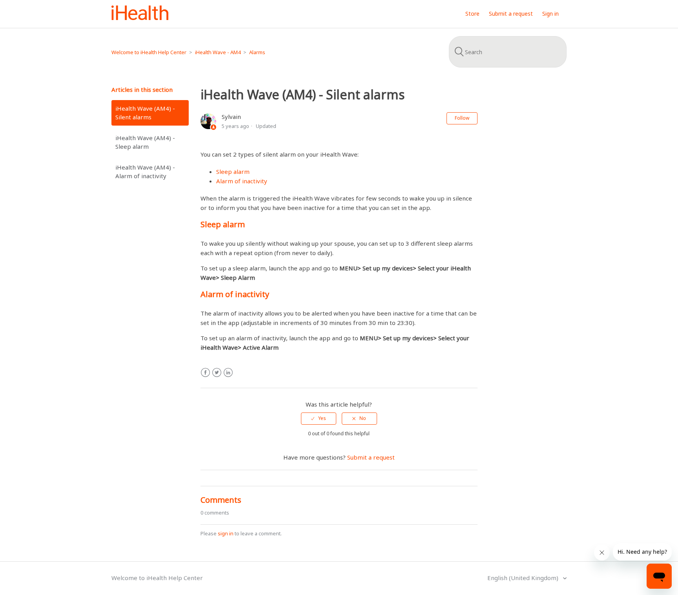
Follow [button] (462, 118)
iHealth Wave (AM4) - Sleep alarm (145, 142)
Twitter (217, 373)
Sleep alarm (233, 171)
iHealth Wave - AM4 (218, 52)
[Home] (139, 18)
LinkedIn (228, 373)
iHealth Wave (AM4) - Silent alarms (145, 112)
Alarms (257, 52)
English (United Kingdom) (523, 578)
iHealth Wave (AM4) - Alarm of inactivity (145, 171)
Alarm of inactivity (241, 181)
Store (472, 13)
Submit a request (511, 13)
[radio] (318, 418)
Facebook (205, 373)
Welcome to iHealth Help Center (148, 52)
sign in (225, 533)
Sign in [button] (550, 13)
